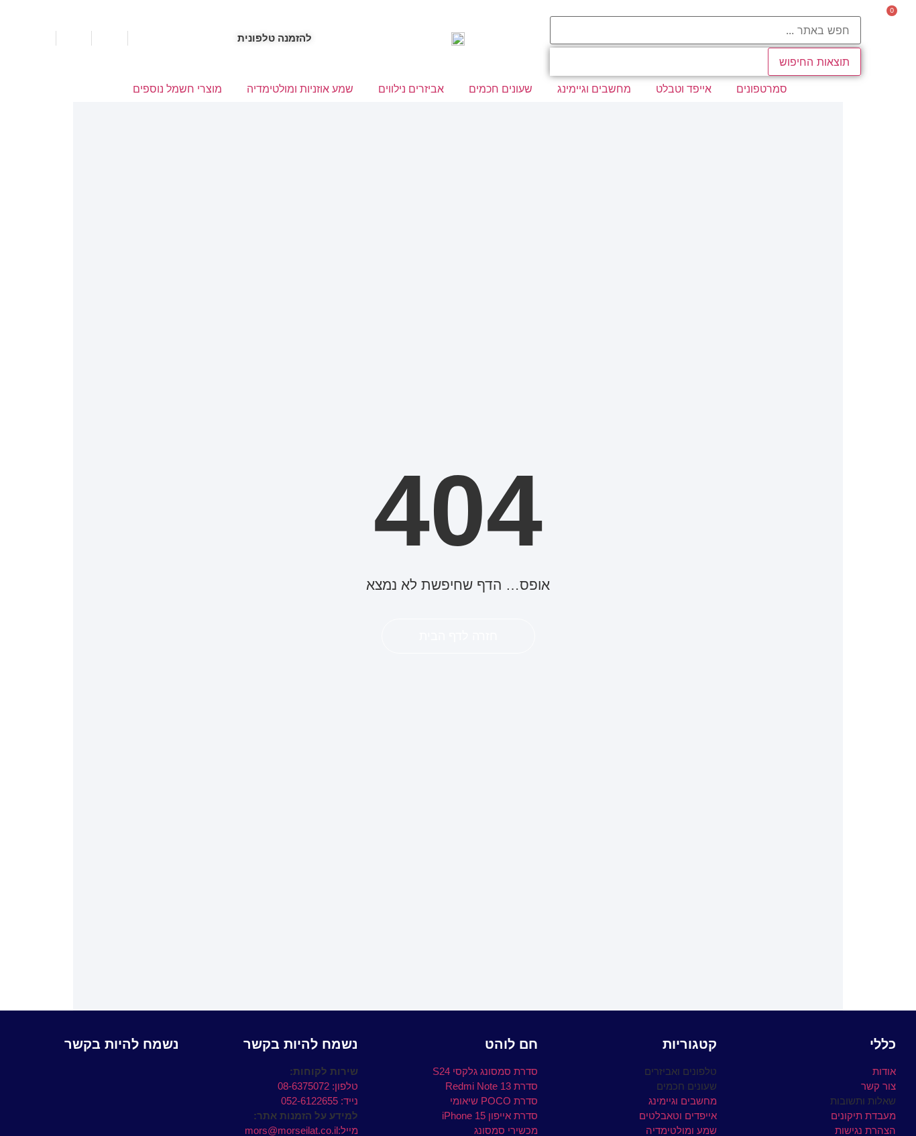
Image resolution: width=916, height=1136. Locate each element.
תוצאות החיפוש (814, 61)
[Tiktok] (147, 1073)
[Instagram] (125, 1073)
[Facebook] (169, 1073)
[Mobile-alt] (103, 1073)
